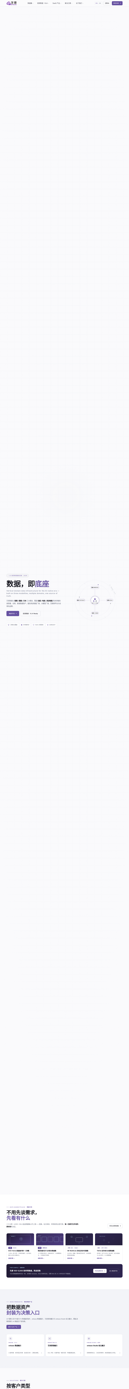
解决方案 (68, 3)
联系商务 (117, 3)
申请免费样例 (100, 1271)
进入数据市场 (113, 1271)
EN (100, 3)
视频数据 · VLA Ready (30, 613)
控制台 (107, 3)
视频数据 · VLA (42, 3)
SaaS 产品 (56, 3)
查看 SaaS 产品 (13, 1327)
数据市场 (13, 613)
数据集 (30, 3)
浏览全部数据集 (115, 1226)
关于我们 (79, 3)
